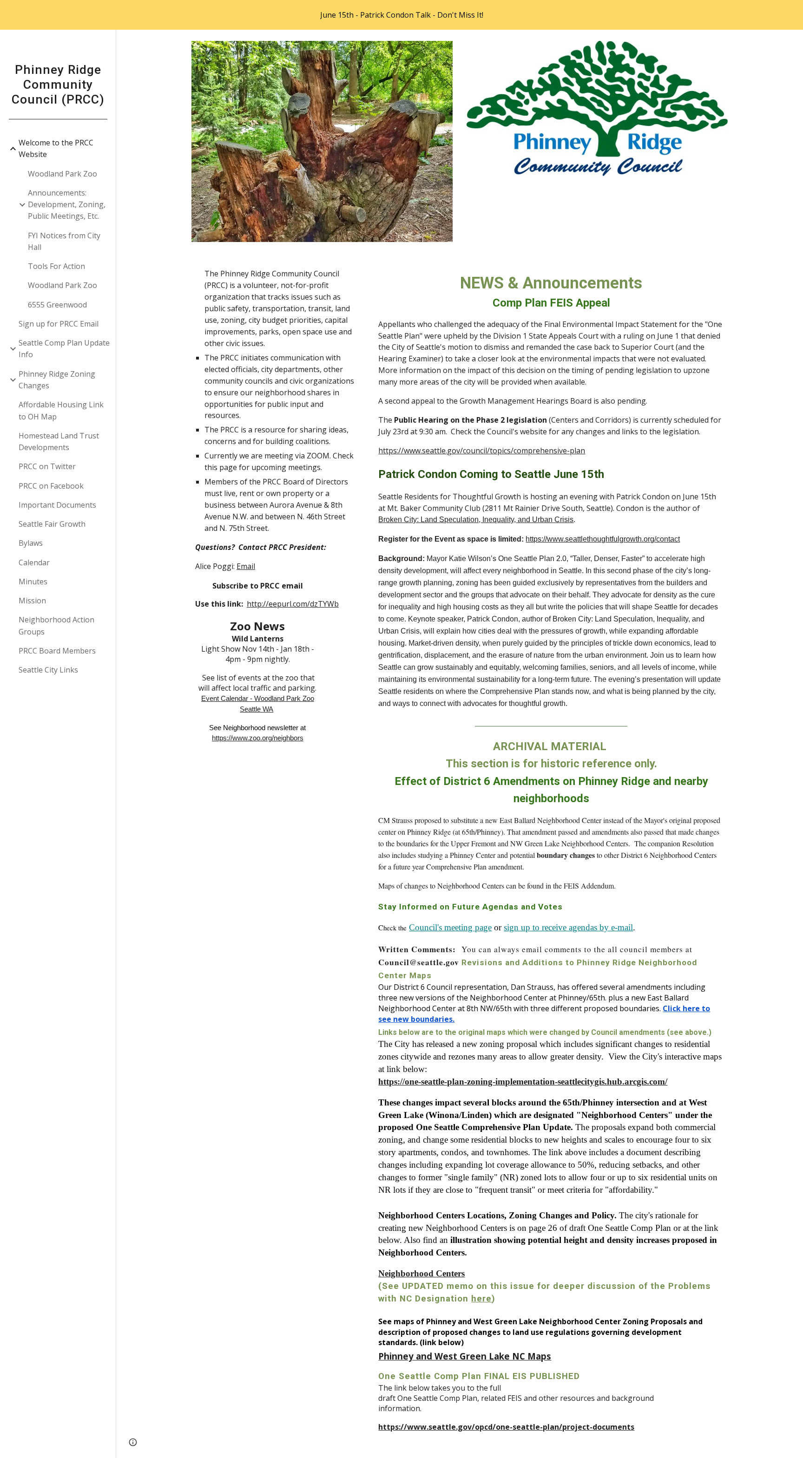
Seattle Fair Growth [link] (52, 524)
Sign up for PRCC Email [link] (59, 324)
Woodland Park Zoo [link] (62, 174)
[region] (401, 15)
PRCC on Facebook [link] (51, 486)
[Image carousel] (322, 141)
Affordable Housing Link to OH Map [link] (61, 410)
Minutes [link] (33, 581)
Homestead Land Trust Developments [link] (59, 441)
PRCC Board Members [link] (57, 651)
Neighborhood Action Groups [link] (56, 625)
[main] (276, 517)
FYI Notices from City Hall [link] (64, 241)
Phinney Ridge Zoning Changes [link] (57, 380)
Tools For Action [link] (56, 266)
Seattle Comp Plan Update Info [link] (64, 349)
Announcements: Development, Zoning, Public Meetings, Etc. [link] (66, 205)
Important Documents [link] (57, 505)
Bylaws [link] (31, 543)
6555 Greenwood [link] (57, 305)
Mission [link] (32, 600)
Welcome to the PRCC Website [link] (56, 148)
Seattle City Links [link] (48, 670)
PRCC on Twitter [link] (47, 466)
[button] (792, 43)
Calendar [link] (34, 562)
